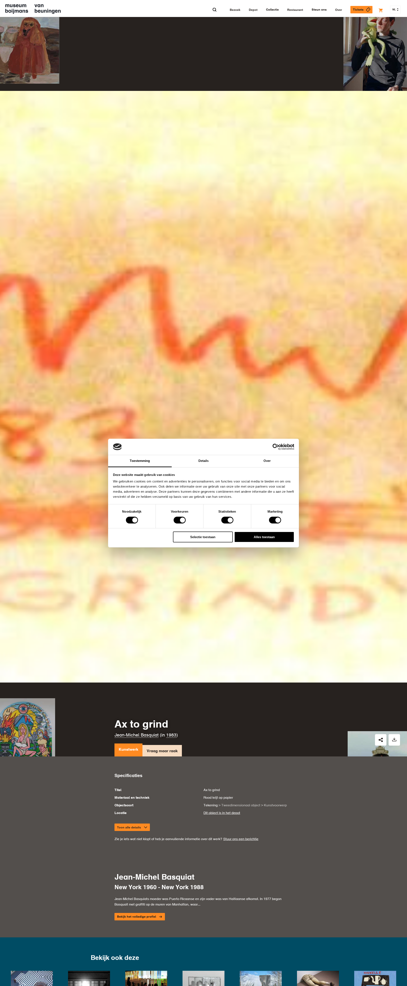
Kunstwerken (93, 27)
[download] (394, 740)
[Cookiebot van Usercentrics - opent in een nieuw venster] (275, 447)
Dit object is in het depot (222, 813)
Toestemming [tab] (140, 461)
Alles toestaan (264, 537)
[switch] (180, 520)
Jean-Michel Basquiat (136, 735)
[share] (380, 740)
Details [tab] (203, 461)
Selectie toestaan (202, 537)
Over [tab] (267, 461)
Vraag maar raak (162, 751)
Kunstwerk (128, 750)
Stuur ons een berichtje (240, 839)
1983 (171, 735)
